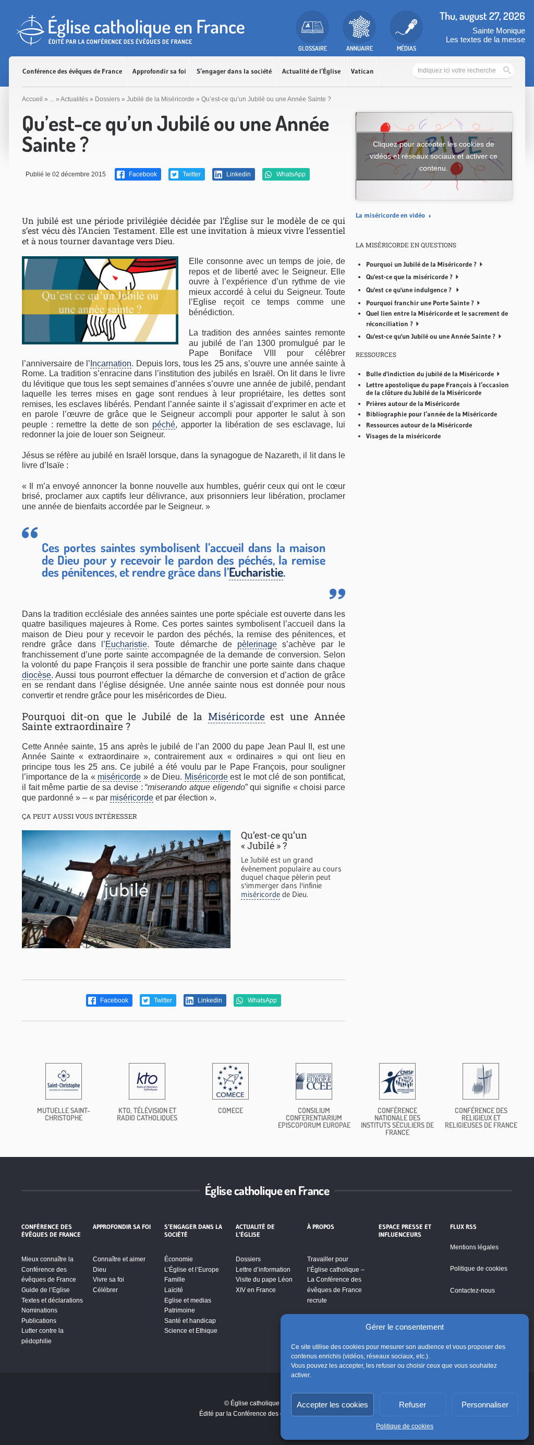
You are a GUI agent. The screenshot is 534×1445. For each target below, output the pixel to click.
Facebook (142, 174)
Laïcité (173, 1290)
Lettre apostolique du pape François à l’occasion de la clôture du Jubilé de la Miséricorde (437, 388)
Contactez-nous (472, 1290)
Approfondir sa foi (159, 71)
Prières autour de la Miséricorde (412, 403)
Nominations (39, 1310)
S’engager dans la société (234, 71)
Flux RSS (463, 1227)
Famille (174, 1279)
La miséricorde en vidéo (391, 215)
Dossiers (107, 99)
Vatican (362, 71)
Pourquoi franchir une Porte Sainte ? (420, 302)
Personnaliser (485, 1404)
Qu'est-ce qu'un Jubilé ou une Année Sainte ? (430, 336)
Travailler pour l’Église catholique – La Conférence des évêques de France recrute (336, 1280)
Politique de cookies (404, 1426)
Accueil (32, 99)
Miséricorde (236, 716)
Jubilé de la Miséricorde (161, 99)
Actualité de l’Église (311, 71)
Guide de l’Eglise (45, 1290)
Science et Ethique (190, 1330)
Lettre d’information (263, 1269)
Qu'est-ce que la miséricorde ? (409, 276)
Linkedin (238, 174)
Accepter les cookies (332, 1404)
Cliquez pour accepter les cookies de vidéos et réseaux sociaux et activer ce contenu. (433, 155)
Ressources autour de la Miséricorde (419, 425)
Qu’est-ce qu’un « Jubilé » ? (274, 840)
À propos (320, 1227)
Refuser (412, 1404)
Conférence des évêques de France (72, 71)
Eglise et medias (187, 1300)
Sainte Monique (498, 30)
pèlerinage (257, 644)
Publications (38, 1320)
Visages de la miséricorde (403, 436)
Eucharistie (256, 572)
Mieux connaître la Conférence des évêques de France (48, 1269)
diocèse (36, 675)
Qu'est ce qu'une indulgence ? (409, 289)
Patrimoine (179, 1310)
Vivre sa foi (108, 1279)
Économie (178, 1259)
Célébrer (105, 1290)
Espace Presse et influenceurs (405, 1230)
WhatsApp (290, 174)
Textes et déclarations (52, 1300)
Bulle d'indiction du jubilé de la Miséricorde (430, 373)
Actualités (74, 99)
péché (163, 424)
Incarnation (110, 363)
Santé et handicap (190, 1320)
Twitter (191, 174)
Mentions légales (474, 1247)
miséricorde (119, 776)
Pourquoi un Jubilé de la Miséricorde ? (421, 264)
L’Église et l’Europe (191, 1269)
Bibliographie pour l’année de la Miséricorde (431, 414)
